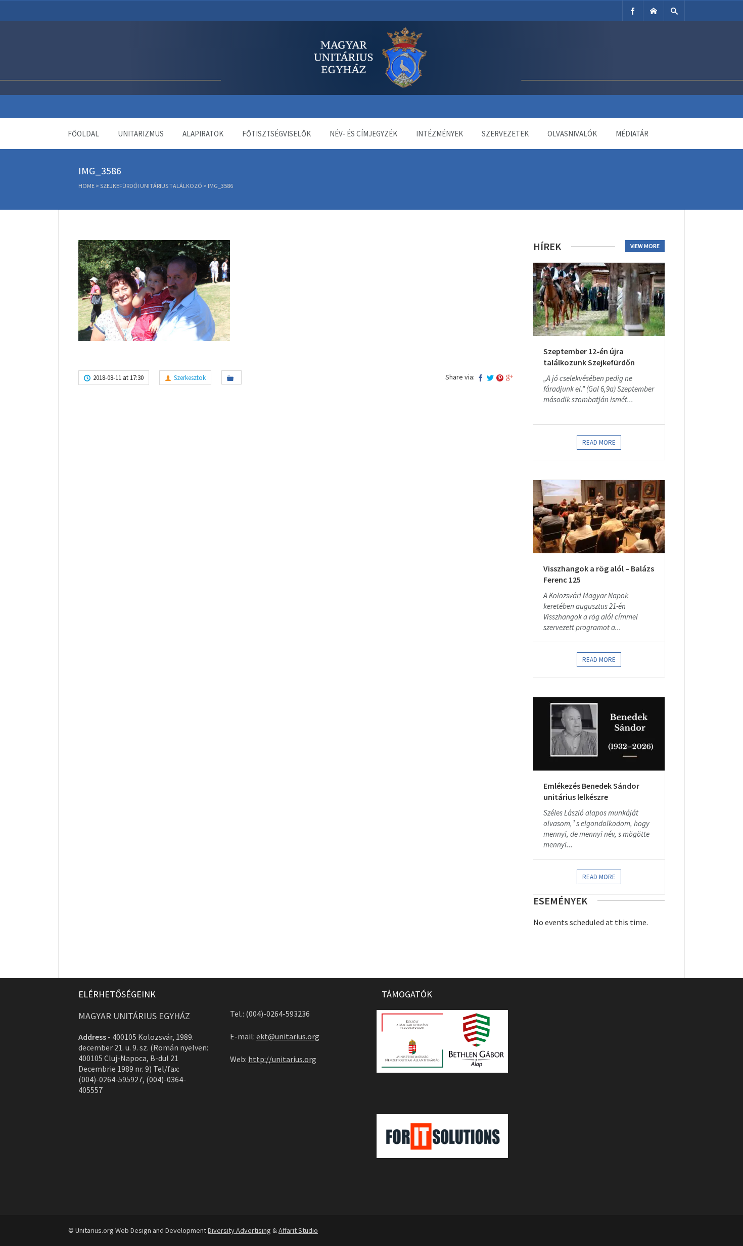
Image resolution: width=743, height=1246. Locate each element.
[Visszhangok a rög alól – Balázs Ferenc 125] (599, 516)
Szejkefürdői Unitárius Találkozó (151, 185)
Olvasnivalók (572, 133)
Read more (599, 442)
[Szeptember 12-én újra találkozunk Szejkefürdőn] (599, 299)
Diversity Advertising (239, 1230)
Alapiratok (202, 133)
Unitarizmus (141, 133)
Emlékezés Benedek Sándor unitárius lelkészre (591, 791)
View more (645, 246)
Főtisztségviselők (276, 133)
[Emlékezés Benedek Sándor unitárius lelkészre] (599, 734)
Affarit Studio (298, 1230)
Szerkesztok (190, 377)
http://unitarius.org (282, 1059)
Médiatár (632, 133)
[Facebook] (633, 11)
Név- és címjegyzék (363, 133)
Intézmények (439, 133)
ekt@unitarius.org (287, 1036)
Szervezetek (505, 133)
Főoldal (83, 133)
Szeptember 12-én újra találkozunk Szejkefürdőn (589, 356)
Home (86, 185)
